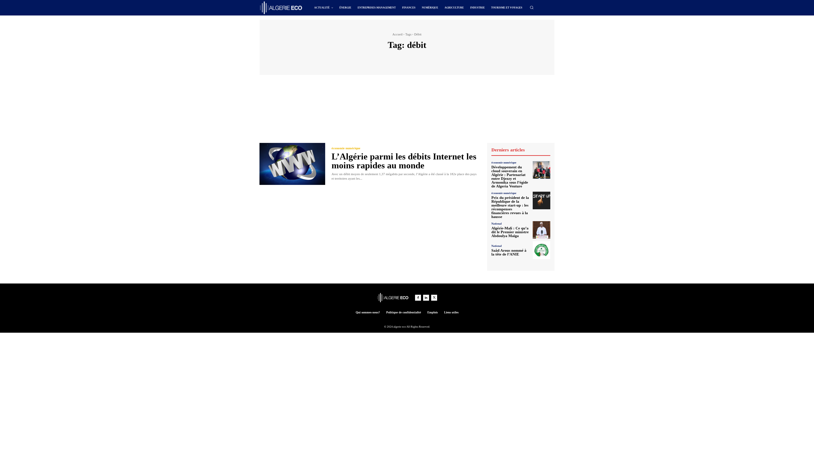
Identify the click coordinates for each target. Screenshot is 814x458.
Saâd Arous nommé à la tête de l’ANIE (508, 252)
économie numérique (346, 148)
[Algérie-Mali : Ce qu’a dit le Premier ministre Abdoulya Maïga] (541, 230)
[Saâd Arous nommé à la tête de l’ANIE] (541, 250)
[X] (434, 298)
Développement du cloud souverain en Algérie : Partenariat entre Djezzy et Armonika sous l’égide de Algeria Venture (509, 176)
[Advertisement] (407, 111)
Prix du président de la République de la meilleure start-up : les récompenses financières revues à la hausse (510, 207)
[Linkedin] (426, 298)
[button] (532, 7)
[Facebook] (418, 298)
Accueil (397, 34)
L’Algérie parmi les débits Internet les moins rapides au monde (404, 161)
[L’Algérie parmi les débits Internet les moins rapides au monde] (292, 164)
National (496, 223)
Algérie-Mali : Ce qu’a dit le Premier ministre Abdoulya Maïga (510, 232)
